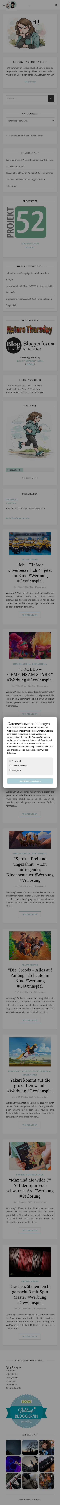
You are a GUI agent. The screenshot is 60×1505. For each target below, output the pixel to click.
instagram (16, 770)
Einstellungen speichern (30, 781)
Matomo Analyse (19, 765)
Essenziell (16, 761)
